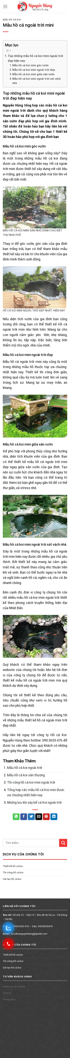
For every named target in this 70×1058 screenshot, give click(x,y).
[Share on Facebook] (23, 816)
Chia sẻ (7, 992)
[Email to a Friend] (38, 816)
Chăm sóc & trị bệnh (14, 986)
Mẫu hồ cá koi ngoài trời (24, 768)
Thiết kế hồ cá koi (13, 866)
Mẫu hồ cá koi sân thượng (26, 775)
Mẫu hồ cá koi (12, 19)
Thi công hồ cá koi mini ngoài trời (31, 782)
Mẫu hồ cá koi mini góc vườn (30, 65)
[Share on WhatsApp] (16, 816)
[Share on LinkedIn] (53, 816)
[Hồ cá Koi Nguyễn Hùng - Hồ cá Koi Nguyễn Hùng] (35, 6)
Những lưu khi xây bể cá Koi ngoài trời (34, 802)
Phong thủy (9, 999)
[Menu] (5, 6)
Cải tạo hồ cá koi (12, 878)
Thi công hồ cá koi (13, 872)
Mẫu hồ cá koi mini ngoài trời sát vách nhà (36, 81)
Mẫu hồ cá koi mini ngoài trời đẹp (33, 69)
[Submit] (63, 843)
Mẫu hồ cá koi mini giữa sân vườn (33, 74)
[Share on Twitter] (31, 816)
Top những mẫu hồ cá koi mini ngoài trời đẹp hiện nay (35, 58)
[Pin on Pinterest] (46, 816)
